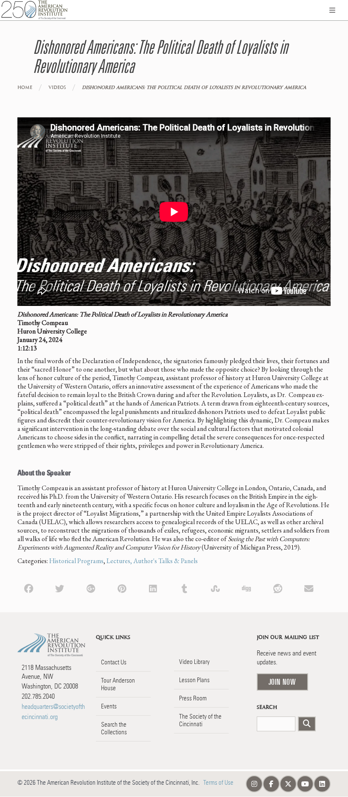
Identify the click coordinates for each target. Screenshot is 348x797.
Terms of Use (218, 782)
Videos (57, 87)
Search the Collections (114, 728)
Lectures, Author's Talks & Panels (152, 560)
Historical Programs (76, 560)
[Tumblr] (184, 587)
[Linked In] (153, 587)
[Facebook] (28, 587)
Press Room (193, 698)
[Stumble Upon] (215, 587)
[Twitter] (59, 587)
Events (109, 706)
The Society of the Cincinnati (200, 720)
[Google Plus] (91, 587)
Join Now (283, 681)
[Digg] (246, 587)
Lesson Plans (194, 680)
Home (24, 87)
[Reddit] (278, 587)
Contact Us (113, 662)
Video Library (194, 662)
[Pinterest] (122, 587)
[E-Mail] (308, 587)
